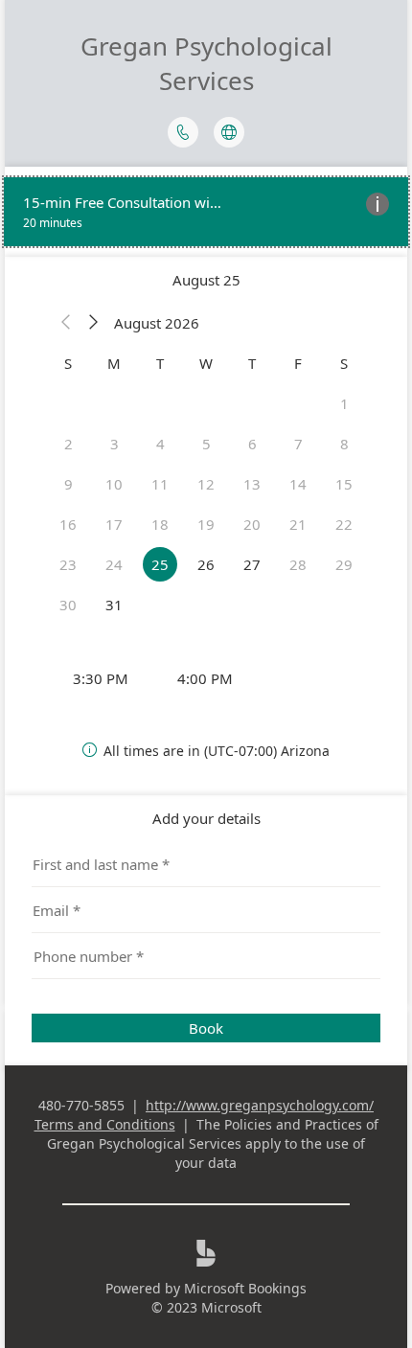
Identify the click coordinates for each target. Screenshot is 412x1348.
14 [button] (298, 483)
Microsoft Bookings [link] (245, 1288)
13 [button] (252, 483)
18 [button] (160, 524)
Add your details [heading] (206, 818)
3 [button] (114, 443)
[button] (66, 323)
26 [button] (206, 564)
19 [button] (206, 524)
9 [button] (68, 483)
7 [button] (298, 443)
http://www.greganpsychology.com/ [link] (260, 1105)
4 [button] (160, 443)
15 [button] (344, 483)
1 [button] (344, 403)
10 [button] (114, 483)
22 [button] (344, 524)
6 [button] (252, 443)
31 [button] (114, 604)
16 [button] (68, 524)
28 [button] (298, 564)
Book (206, 1028)
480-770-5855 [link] (81, 1105)
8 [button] (344, 443)
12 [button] (206, 483)
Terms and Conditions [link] (104, 1124)
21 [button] (298, 524)
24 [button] (114, 564)
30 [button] (68, 604)
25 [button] (160, 564)
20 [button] (252, 524)
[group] (206, 678)
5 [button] (206, 443)
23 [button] (68, 564)
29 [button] (344, 564)
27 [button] (252, 564)
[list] (206, 211)
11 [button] (160, 483)
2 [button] (68, 443)
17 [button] (114, 524)
